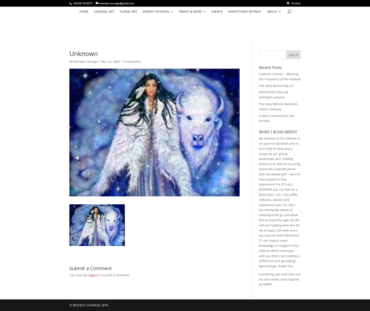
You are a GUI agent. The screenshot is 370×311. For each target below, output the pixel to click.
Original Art (104, 12)
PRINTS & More (190, 12)
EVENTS (217, 12)
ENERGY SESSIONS (156, 12)
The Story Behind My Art (276, 86)
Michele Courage (86, 61)
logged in (94, 275)
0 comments (132, 61)
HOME (83, 12)
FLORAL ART (128, 12)
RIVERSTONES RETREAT (244, 12)
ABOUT (272, 12)
